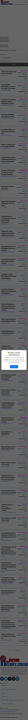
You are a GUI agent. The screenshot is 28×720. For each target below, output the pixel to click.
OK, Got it (14, 366)
